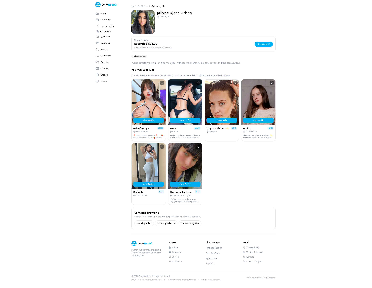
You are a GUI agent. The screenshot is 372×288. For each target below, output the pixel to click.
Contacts (105, 68)
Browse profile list (166, 223)
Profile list (142, 6)
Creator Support (254, 261)
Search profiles (144, 223)
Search (104, 49)
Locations (105, 43)
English (104, 74)
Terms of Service (254, 252)
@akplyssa (211, 131)
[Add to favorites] (162, 83)
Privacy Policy (252, 247)
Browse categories (190, 223)
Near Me (210, 263)
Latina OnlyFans (139, 56)
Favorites (105, 62)
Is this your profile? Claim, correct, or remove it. (153, 48)
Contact (250, 256)
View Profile (148, 120)
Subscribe (262, 44)
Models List (106, 55)
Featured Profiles (214, 247)
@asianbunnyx (140, 131)
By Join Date (211, 258)
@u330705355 (140, 195)
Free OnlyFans (213, 253)
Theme (104, 81)
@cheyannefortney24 (180, 195)
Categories (106, 19)
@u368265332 (250, 131)
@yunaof (174, 131)
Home (103, 13)
